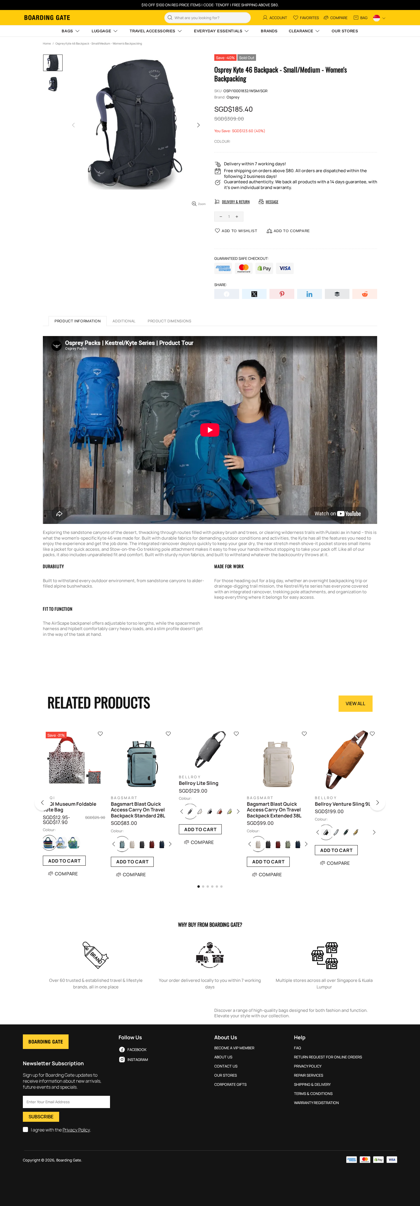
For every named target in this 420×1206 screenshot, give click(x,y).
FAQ (297, 1048)
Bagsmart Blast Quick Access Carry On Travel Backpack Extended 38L (274, 810)
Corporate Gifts (230, 1084)
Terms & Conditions (313, 1093)
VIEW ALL (355, 703)
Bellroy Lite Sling (198, 783)
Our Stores (225, 1075)
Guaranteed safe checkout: (241, 258)
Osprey (233, 97)
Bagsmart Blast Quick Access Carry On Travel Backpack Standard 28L (138, 810)
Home (47, 43)
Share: (220, 284)
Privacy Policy (76, 1129)
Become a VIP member (234, 1048)
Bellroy (190, 777)
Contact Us (225, 1066)
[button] (49, 803)
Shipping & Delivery (312, 1084)
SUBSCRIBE (41, 1116)
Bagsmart (124, 797)
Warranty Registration (316, 1102)
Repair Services (308, 1075)
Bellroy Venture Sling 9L (343, 804)
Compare (66, 874)
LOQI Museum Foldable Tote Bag (69, 807)
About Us (223, 1057)
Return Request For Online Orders (328, 1057)
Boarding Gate (47, 17)
